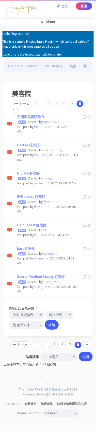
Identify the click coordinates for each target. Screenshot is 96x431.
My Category (53, 66)
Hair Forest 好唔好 (32, 225)
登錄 (64, 6)
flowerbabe (51, 202)
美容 (73, 66)
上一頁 (24, 103)
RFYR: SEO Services (49, 390)
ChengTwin (51, 282)
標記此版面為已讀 (21, 308)
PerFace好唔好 (29, 145)
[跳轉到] (86, 344)
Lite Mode (13, 404)
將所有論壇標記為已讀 (72, 404)
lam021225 (51, 122)
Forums (31, 66)
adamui (48, 178)
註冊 (83, 6)
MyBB (46, 394)
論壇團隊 (47, 404)
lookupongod (52, 150)
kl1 (45, 230)
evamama (50, 253)
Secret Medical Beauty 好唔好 (41, 277)
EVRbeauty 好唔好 (31, 197)
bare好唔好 (26, 249)
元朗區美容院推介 (31, 117)
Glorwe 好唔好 (28, 173)
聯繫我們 (30, 404)
